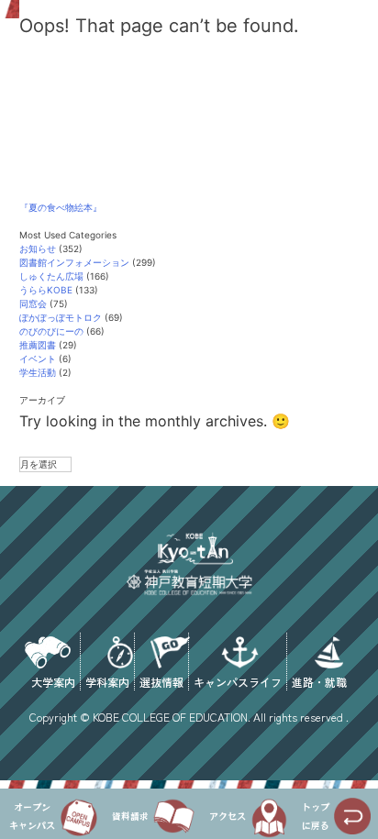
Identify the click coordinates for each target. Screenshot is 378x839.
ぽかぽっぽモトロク (60, 317)
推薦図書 (37, 344)
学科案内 (107, 681)
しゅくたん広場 (51, 276)
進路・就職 (319, 681)
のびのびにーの (51, 331)
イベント (37, 358)
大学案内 (53, 681)
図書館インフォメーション (74, 262)
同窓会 (33, 303)
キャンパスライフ (238, 681)
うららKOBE (45, 289)
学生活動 (37, 372)
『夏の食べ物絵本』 (60, 207)
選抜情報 (161, 681)
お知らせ (37, 248)
